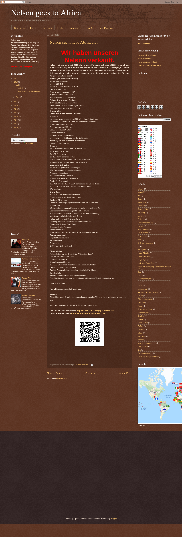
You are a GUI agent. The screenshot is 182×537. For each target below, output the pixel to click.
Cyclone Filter (143, 209)
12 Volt (140, 189)
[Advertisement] (26, 188)
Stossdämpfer (143, 313)
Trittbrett (141, 330)
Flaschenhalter (143, 229)
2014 (16, 113)
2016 (16, 105)
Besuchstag (142, 202)
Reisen (140, 306)
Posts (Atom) (61, 378)
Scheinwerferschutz (145, 309)
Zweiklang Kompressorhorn (148, 357)
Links (60, 28)
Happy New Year (144, 256)
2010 (16, 127)
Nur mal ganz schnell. (30, 259)
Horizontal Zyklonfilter (146, 263)
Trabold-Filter (143, 323)
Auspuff (141, 192)
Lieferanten (75, 28)
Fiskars (140, 226)
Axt (139, 196)
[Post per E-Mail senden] (92, 365)
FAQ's (90, 28)
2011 (16, 124)
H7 (139, 246)
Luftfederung (142, 289)
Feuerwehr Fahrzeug (145, 223)
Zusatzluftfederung (145, 353)
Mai (17, 85)
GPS (139, 240)
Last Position (106, 28)
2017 (16, 102)
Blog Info (47, 28)
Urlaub (140, 333)
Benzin (140, 199)
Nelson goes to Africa (46, 12)
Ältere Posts (125, 373)
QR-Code (141, 302)
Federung (141, 219)
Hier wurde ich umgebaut (147, 62)
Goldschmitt (142, 236)
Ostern (140, 296)
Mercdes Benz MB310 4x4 (148, 292)
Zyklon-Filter (27, 278)
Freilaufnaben (143, 233)
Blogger (114, 519)
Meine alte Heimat (145, 59)
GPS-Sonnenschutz (145, 243)
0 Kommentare (82, 365)
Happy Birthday (143, 253)
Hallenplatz (142, 250)
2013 (16, 116)
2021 (16, 78)
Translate (29, 143)
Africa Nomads (144, 43)
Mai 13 (21, 88)
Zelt (139, 350)
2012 (16, 120)
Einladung (141, 213)
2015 (16, 109)
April (18, 97)
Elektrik (140, 216)
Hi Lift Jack (142, 260)
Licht (139, 282)
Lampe (140, 275)
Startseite (19, 28)
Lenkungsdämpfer (144, 279)
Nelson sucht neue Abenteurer (74, 42)
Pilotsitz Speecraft (145, 299)
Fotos (33, 28)
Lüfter (140, 286)
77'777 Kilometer (28, 295)
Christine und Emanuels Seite (149, 65)
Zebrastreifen (143, 346)
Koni (139, 272)
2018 (16, 82)
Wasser (140, 340)
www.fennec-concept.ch (147, 343)
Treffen (140, 326)
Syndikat (141, 316)
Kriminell (25, 240)
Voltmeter (141, 336)
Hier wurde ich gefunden (147, 55)
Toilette (140, 319)
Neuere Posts (54, 373)
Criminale (141, 206)
